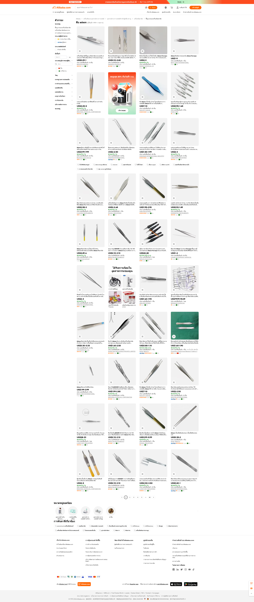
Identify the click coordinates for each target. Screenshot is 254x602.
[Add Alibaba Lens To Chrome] (84, 584)
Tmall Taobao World (117, 593)
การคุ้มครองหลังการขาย (93, 555)
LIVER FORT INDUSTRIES (179, 157)
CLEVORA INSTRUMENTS (85, 213)
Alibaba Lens (63, 584)
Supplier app (134, 584)
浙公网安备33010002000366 (159, 599)
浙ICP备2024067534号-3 (177, 599)
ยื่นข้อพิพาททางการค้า (150, 552)
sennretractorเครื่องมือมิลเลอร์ (65, 526)
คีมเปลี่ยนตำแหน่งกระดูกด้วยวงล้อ (118, 526)
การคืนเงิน (146, 555)
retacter (115, 164)
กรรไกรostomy (149, 526)
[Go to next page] (153, 497)
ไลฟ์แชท (146, 548)
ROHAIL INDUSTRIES (114, 213)
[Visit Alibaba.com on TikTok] (193, 569)
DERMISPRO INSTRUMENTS (179, 213)
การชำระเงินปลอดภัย (92, 544)
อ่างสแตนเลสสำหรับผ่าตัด (86, 169)
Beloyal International (83, 259)
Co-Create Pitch (62, 548)
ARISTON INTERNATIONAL (116, 157)
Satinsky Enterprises (146, 259)
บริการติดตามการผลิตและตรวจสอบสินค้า (96, 560)
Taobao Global (135, 593)
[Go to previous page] (122, 497)
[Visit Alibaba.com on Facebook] (173, 569)
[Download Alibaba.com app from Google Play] (190, 584)
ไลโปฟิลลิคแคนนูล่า (84, 164)
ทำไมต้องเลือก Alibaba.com (65, 544)
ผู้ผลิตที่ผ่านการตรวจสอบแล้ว (123, 544)
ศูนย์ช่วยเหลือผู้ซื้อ (148, 544)
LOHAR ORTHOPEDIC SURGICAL (181, 257)
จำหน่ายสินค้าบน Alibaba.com (181, 544)
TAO (142, 593)
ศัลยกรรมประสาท (173, 526)
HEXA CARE (174, 112)
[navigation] (64, 258)
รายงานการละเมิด (149, 563)
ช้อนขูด (161, 526)
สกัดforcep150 (165, 164)
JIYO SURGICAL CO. (83, 350)
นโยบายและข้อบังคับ (92, 565)
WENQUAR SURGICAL (178, 303)
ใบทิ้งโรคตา (140, 164)
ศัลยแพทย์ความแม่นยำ (97, 526)
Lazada (127, 593)
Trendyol (148, 593)
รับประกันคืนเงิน (91, 548)
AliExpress (99, 593)
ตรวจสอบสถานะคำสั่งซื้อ (180, 552)
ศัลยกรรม (127, 530)
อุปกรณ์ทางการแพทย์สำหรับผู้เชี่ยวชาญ (119, 19)
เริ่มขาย (174, 548)
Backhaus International (84, 157)
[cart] (172, 8)
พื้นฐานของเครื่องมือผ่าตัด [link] (153, 19)
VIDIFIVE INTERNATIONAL (85, 305)
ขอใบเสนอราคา (119, 548)
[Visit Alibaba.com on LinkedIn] (177, 569)
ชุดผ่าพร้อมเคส (127, 164)
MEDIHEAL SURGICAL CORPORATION (89, 112)
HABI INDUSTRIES (145, 211)
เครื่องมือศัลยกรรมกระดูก (142, 530)
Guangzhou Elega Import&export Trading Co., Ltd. (185, 351)
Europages (155, 593)
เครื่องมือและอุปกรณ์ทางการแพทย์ (93, 19)
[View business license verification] (145, 599)
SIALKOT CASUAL (145, 110)
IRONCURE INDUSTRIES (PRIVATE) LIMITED (121, 351)
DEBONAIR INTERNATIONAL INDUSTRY (152, 156)
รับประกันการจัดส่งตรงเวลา (94, 552)
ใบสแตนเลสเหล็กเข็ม (90, 530)
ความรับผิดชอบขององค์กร (64, 552)
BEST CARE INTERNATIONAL (180, 62)
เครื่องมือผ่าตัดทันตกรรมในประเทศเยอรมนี (68, 530)
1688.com (107, 593)
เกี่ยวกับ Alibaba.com (63, 540)
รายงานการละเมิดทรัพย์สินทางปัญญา (154, 559)
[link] (251, 583)
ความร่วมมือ (176, 561)
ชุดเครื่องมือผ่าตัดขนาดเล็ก (182, 164)
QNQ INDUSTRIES (145, 303)
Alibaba (78, 19)
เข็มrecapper (152, 164)
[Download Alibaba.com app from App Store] (176, 584)
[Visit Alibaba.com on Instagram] (185, 569)
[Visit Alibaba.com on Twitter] (181, 569)
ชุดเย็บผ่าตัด (82, 526)
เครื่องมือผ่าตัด (138, 19)
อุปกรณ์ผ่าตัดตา (105, 530)
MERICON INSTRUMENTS (116, 257)
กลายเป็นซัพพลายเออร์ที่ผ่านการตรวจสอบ (183, 556)
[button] (146, 7)
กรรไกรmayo (136, 526)
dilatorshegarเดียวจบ (101, 164)
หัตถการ (117, 530)
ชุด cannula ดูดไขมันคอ (104, 169)
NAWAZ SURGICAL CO (147, 66)
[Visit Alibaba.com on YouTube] (189, 569)
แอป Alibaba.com (162, 584)
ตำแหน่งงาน (60, 555)
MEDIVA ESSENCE (82, 64)
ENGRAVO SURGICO (114, 64)
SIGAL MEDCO (144, 351)
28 (149, 497)
